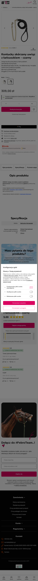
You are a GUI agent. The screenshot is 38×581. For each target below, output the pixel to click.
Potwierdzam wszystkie (19, 303)
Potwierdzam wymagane (19, 308)
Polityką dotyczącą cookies (11, 275)
